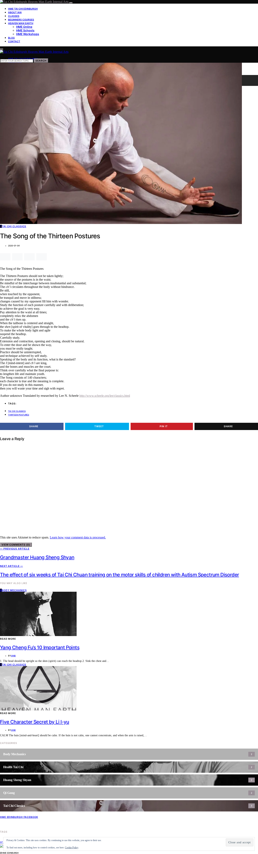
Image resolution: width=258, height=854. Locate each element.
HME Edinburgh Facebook (19, 817)
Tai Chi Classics (17, 411)
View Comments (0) (16, 544)
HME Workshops (27, 34)
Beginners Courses (21, 19)
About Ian (15, 12)
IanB (13, 655)
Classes (13, 16)
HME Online (24, 26)
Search (41, 60)
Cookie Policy (71, 847)
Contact (14, 41)
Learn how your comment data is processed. (78, 537)
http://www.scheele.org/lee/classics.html (104, 395)
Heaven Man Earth (20, 23)
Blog (11, 37)
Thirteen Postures (18, 414)
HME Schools (25, 30)
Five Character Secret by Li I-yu (34, 722)
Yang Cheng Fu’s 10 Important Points (39, 647)
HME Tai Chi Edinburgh (23, 8)
